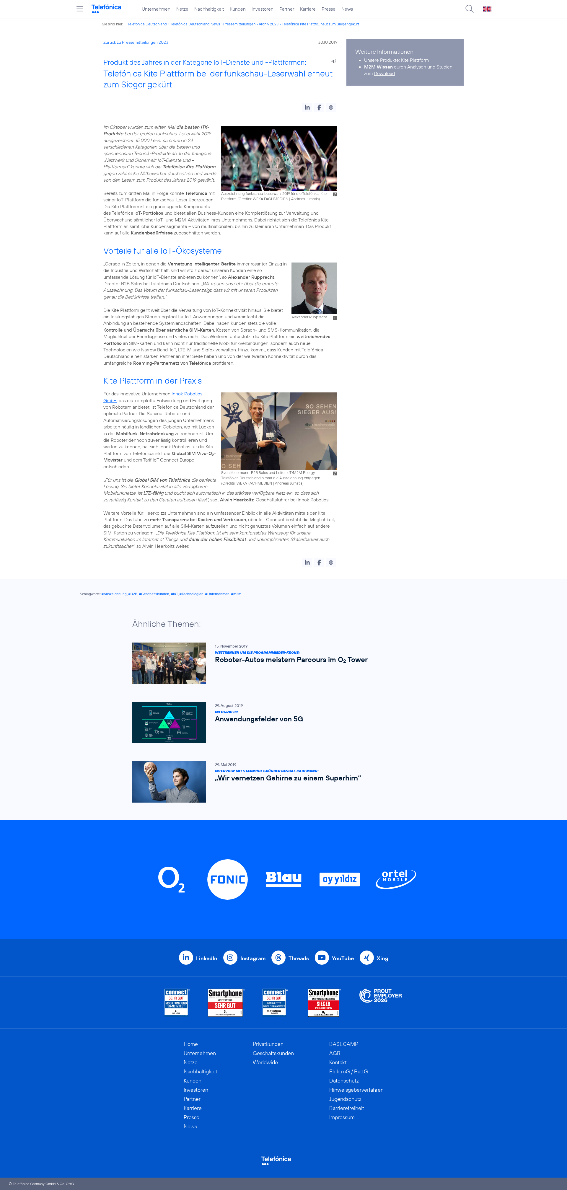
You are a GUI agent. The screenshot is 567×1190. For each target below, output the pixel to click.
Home (191, 1044)
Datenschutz (344, 1080)
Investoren (262, 9)
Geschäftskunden (273, 1053)
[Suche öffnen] (469, 9)
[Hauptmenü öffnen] (80, 9)
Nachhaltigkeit (209, 9)
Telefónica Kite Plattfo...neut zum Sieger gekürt (320, 24)
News (347, 9)
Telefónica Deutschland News (195, 24)
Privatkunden (268, 1044)
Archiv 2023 (268, 24)
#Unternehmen (217, 594)
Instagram (252, 958)
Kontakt (338, 1062)
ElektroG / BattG (348, 1071)
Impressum (342, 1117)
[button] (307, 107)
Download (384, 73)
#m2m (236, 594)
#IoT (174, 594)
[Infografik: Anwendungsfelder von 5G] (280, 722)
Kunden (238, 9)
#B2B (132, 594)
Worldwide (265, 1062)
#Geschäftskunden (154, 594)
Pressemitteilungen (239, 24)
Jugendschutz (345, 1099)
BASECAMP (343, 1044)
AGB (334, 1053)
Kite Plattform (415, 60)
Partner (286, 9)
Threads (299, 958)
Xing (382, 958)
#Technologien (191, 594)
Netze (182, 9)
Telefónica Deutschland (147, 24)
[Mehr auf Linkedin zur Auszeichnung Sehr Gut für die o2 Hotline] (275, 1003)
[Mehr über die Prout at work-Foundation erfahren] (381, 1003)
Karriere (308, 9)
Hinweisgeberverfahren (356, 1089)
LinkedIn (206, 958)
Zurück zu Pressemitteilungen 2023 (135, 42)
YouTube (343, 958)
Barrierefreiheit (346, 1108)
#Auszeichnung (114, 594)
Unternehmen (156, 9)
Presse (328, 9)
